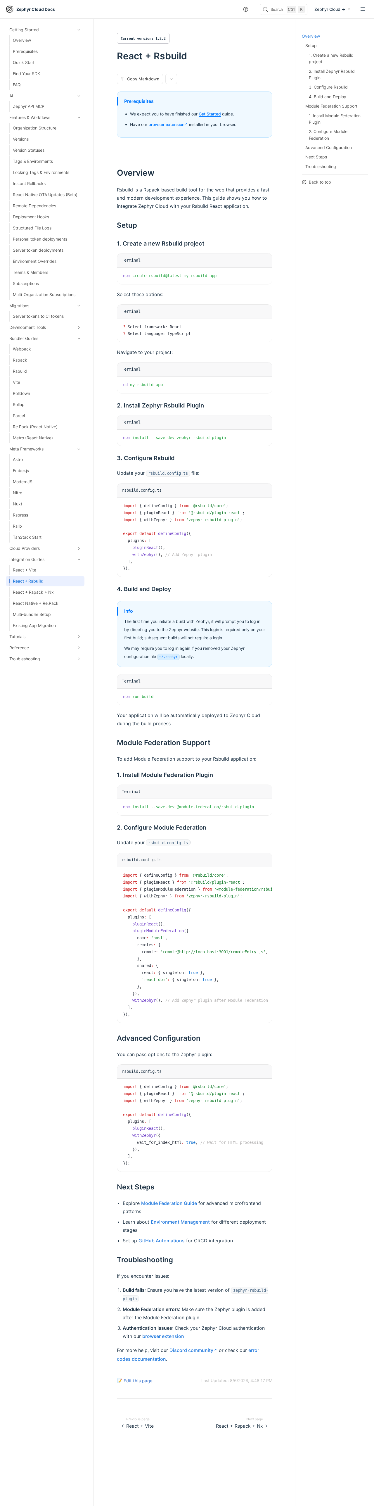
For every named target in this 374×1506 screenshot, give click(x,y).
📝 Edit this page (135, 1381)
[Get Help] (245, 9)
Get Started (210, 113)
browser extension (166, 124)
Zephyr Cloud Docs (35, 9)
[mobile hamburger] (362, 9)
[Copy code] (263, 276)
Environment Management (180, 1222)
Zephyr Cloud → (329, 9)
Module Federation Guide (169, 1203)
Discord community (191, 1350)
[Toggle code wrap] (254, 276)
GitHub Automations (161, 1241)
